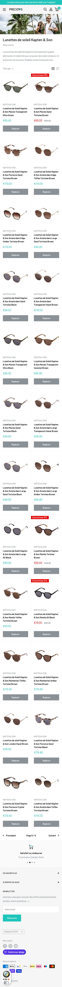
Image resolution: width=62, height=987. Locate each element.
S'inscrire (12, 918)
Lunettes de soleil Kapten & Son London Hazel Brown (15, 742)
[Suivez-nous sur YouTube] (16, 946)
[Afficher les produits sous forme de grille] (53, 68)
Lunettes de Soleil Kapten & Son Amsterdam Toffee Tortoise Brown (46, 807)
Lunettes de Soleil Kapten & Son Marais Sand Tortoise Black (15, 428)
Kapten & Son (9, 104)
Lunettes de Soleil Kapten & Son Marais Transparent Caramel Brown (46, 364)
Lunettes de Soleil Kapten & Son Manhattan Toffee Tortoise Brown (15, 680)
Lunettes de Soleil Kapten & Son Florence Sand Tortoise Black (46, 743)
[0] (57, 9)
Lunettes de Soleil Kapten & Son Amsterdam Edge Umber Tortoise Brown (15, 238)
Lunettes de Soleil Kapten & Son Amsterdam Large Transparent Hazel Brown (46, 428)
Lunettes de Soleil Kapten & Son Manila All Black (46, 616)
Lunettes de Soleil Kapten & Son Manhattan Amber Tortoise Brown (46, 680)
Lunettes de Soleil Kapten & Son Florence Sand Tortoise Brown (15, 175)
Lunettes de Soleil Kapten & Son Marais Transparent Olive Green (15, 111)
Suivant (52, 835)
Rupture (15, 128)
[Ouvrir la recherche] (45, 9)
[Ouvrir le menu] (4, 9)
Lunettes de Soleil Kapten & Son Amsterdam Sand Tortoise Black (15, 301)
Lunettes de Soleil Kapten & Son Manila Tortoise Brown (46, 554)
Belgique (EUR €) (11, 931)
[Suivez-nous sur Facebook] (5, 946)
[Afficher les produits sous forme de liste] (58, 68)
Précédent (11, 835)
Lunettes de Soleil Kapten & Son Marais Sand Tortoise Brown (46, 111)
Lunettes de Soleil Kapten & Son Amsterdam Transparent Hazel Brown (46, 301)
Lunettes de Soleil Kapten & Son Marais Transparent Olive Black (15, 364)
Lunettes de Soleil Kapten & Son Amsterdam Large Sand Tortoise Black (15, 491)
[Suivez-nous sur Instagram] (10, 946)
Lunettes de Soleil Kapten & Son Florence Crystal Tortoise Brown (15, 807)
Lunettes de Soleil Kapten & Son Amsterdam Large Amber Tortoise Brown (46, 491)
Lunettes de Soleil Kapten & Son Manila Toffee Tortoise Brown (15, 617)
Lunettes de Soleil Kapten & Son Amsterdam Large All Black (15, 554)
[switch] (6, 982)
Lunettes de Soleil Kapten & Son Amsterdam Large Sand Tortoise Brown (46, 238)
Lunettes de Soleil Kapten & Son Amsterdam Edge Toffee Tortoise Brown (46, 175)
